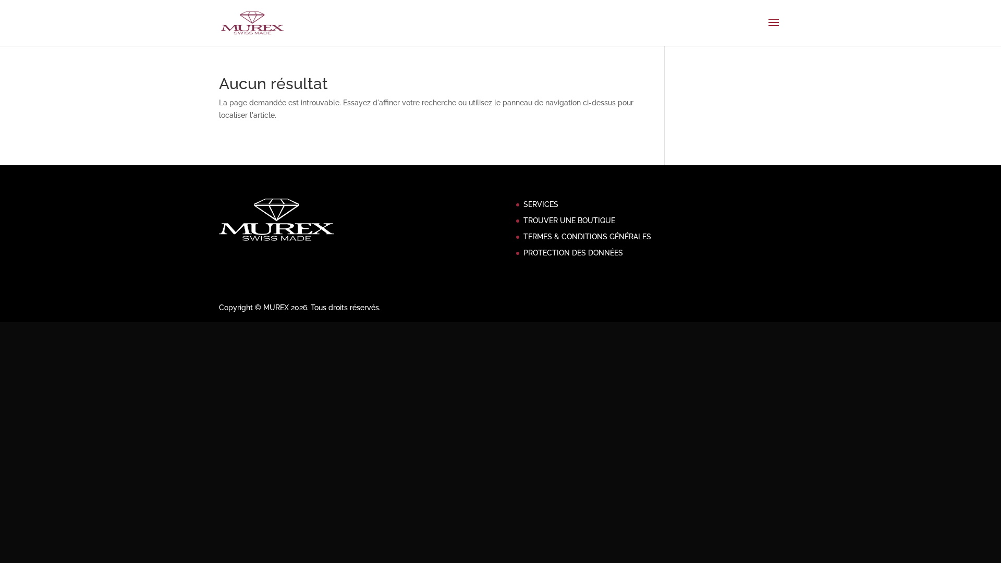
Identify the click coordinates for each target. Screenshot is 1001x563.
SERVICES (540, 204)
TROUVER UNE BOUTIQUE (569, 220)
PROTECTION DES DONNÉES (573, 253)
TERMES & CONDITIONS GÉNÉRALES (587, 236)
